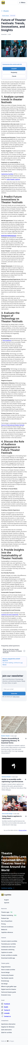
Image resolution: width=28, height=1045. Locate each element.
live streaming (7, 340)
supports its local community (9, 614)
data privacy (16, 696)
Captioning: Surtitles (7, 174)
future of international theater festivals (12, 425)
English (6, 900)
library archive (22, 830)
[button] (22, 2)
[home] (3, 2)
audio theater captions (13, 179)
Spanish (6, 902)
